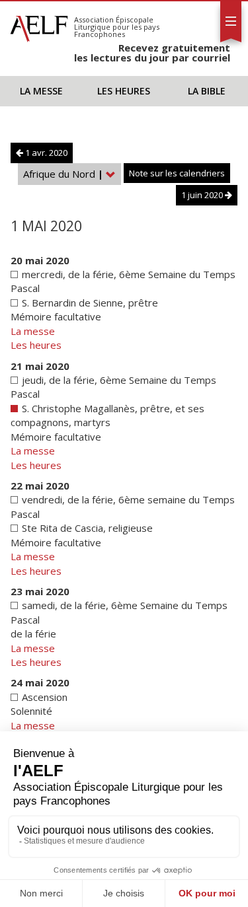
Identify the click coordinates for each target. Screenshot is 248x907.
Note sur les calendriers (177, 173)
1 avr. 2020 (45, 153)
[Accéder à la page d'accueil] (39, 25)
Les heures (123, 91)
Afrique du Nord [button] (63, 173)
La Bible (207, 91)
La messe (41, 91)
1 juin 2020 (203, 195)
